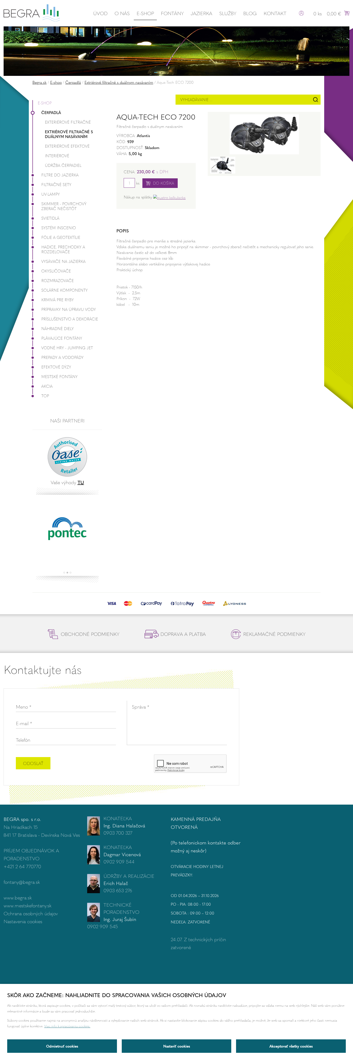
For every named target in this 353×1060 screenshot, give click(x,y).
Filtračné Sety (56, 184)
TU (81, 482)
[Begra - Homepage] (32, 12)
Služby (227, 13)
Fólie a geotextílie (60, 237)
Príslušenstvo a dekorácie (69, 319)
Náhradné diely (57, 328)
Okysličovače (56, 271)
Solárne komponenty (64, 290)
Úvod (100, 13)
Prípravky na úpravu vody (68, 309)
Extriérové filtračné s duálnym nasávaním (119, 82)
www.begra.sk (18, 897)
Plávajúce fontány (61, 338)
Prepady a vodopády (62, 357)
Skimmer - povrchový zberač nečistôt (63, 206)
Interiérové (57, 155)
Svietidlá (50, 218)
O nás (122, 13)
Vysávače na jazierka (63, 261)
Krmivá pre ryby (57, 299)
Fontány (172, 13)
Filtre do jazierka (60, 175)
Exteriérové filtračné (68, 122)
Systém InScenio (58, 227)
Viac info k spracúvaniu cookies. (67, 1026)
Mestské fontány (59, 376)
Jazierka (201, 13)
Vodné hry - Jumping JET (67, 347)
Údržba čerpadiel (63, 165)
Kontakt (275, 13)
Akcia (47, 386)
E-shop (145, 13)
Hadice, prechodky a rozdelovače (63, 249)
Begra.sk (39, 82)
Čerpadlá (73, 82)
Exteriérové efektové (67, 146)
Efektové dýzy (56, 367)
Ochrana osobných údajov (31, 913)
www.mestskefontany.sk (27, 905)
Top (45, 395)
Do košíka (163, 183)
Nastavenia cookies (23, 921)
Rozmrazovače (57, 280)
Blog (250, 13)
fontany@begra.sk (22, 881)
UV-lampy (50, 194)
